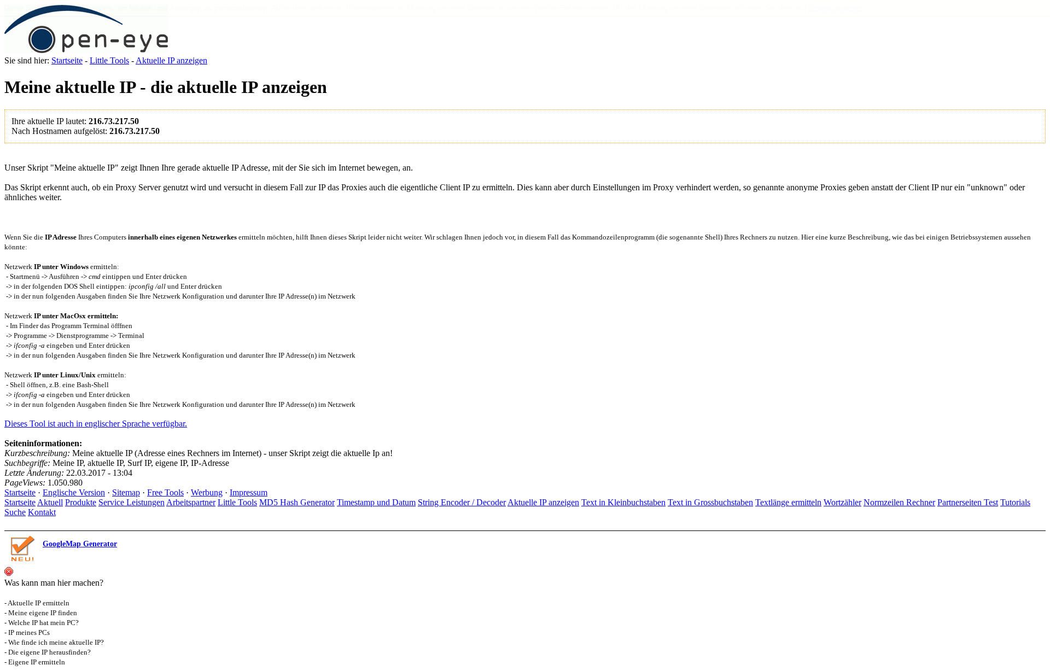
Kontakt (42, 512)
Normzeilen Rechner (899, 502)
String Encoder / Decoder (462, 502)
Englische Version (74, 492)
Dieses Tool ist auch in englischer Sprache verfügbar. (95, 423)
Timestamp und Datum (376, 502)
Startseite (67, 60)
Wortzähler (842, 502)
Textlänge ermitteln (788, 502)
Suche (15, 512)
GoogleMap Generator (80, 544)
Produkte (80, 502)
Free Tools (165, 492)
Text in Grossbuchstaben (710, 502)
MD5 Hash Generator (297, 502)
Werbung (207, 492)
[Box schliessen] (8, 572)
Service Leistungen (131, 502)
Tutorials (1015, 502)
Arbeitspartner (190, 502)
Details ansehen (836, 8)
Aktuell (50, 502)
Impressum (248, 492)
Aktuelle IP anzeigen (171, 60)
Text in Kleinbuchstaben (623, 502)
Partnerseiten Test (967, 502)
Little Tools (109, 60)
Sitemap (126, 492)
